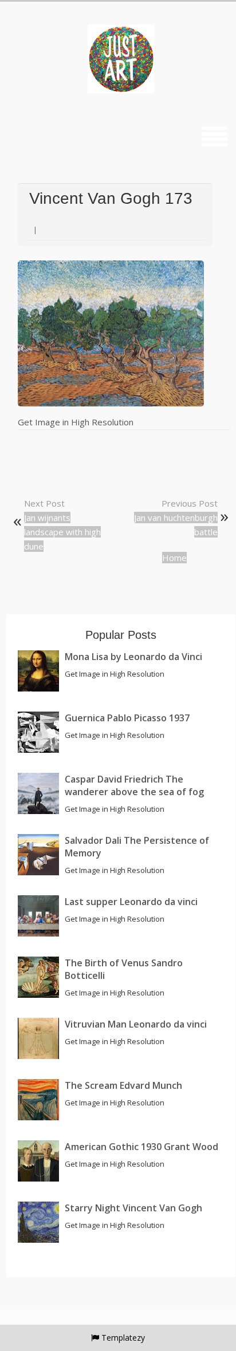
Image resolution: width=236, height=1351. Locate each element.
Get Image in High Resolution (75, 422)
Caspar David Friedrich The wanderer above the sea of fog (134, 785)
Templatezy (123, 1337)
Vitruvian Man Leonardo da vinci (136, 1024)
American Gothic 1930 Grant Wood (141, 1146)
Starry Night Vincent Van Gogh (133, 1208)
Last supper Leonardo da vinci (131, 901)
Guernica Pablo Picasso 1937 (127, 718)
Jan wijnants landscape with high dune (62, 532)
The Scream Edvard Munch (123, 1085)
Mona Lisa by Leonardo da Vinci (133, 656)
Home (174, 557)
